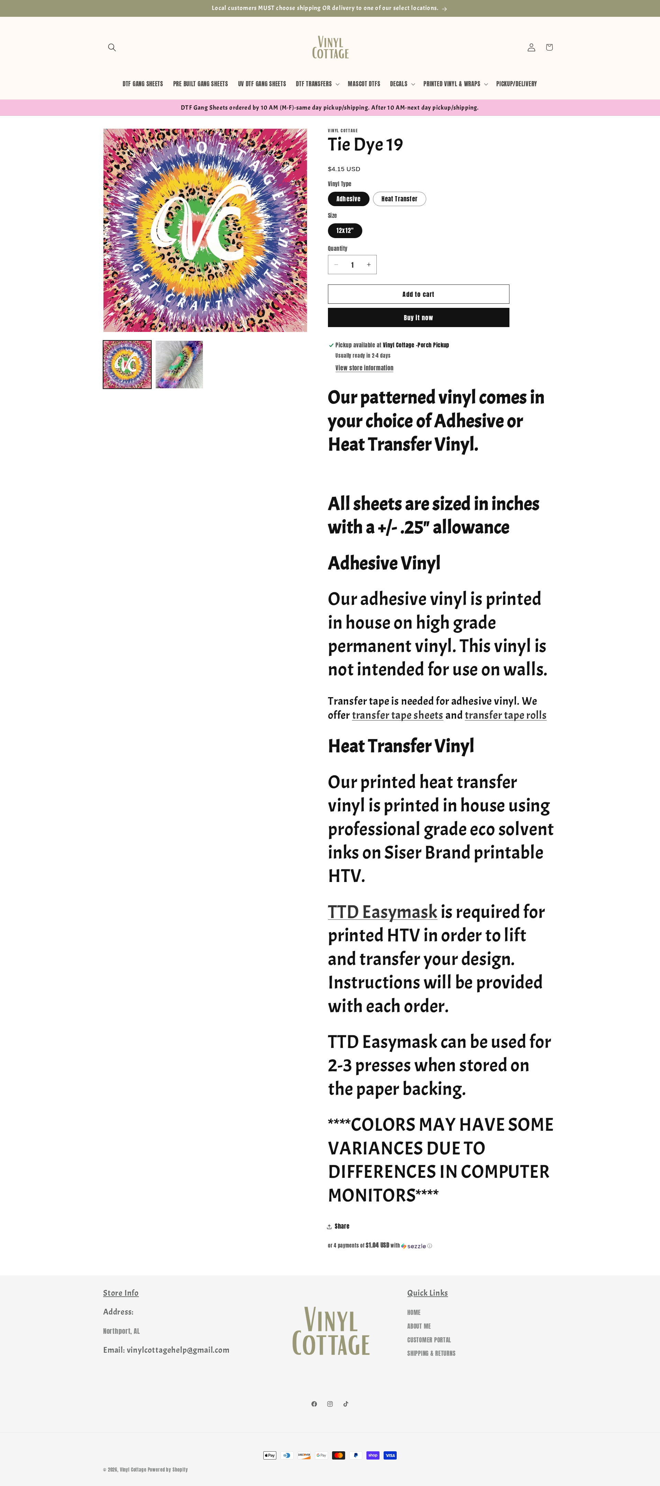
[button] (112, 47)
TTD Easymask (383, 912)
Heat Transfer (400, 198)
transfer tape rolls (506, 715)
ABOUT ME (419, 1326)
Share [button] (342, 1226)
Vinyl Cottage (133, 1469)
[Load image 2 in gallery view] (179, 364)
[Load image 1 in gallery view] (127, 364)
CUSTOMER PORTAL (429, 1340)
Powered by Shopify (168, 1469)
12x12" (345, 230)
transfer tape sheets (397, 715)
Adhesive (349, 198)
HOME (414, 1312)
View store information (364, 368)
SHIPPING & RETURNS (431, 1353)
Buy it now (419, 317)
